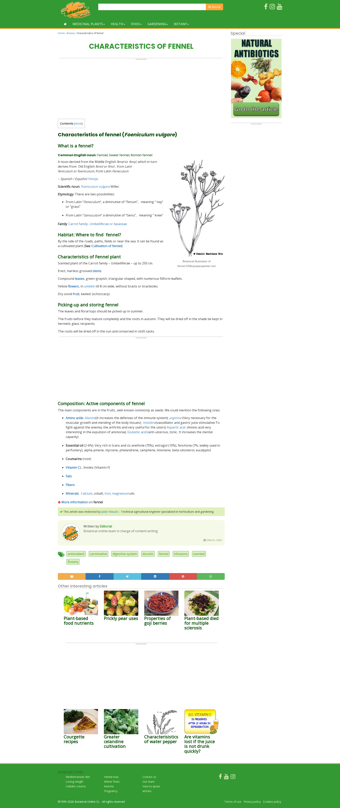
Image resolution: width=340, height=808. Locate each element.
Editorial (106, 526)
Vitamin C (73, 467)
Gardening (157, 24)
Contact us (149, 777)
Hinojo (93, 179)
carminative (98, 554)
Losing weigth (74, 781)
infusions (181, 554)
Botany (180, 24)
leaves (79, 278)
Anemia (109, 786)
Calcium (86, 493)
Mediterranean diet (78, 777)
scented (199, 554)
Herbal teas (111, 777)
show (78, 123)
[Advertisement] (141, 87)
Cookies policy (272, 801)
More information (74, 502)
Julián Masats (109, 511)
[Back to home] (65, 24)
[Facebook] (220, 777)
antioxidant (76, 554)
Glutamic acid (137, 432)
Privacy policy (252, 801)
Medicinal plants (88, 24)
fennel (163, 554)
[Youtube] (226, 777)
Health (117, 24)
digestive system (125, 554)
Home (61, 33)
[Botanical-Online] (76, 10)
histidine (149, 422)
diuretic (147, 554)
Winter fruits (112, 781)
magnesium (120, 493)
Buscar (216, 7)
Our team (148, 781)
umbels (89, 286)
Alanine (90, 418)
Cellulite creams (76, 786)
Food (135, 24)
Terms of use (232, 801)
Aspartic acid (176, 427)
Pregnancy (110, 791)
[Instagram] (233, 777)
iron (107, 493)
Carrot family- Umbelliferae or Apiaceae (97, 224)
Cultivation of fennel (106, 246)
